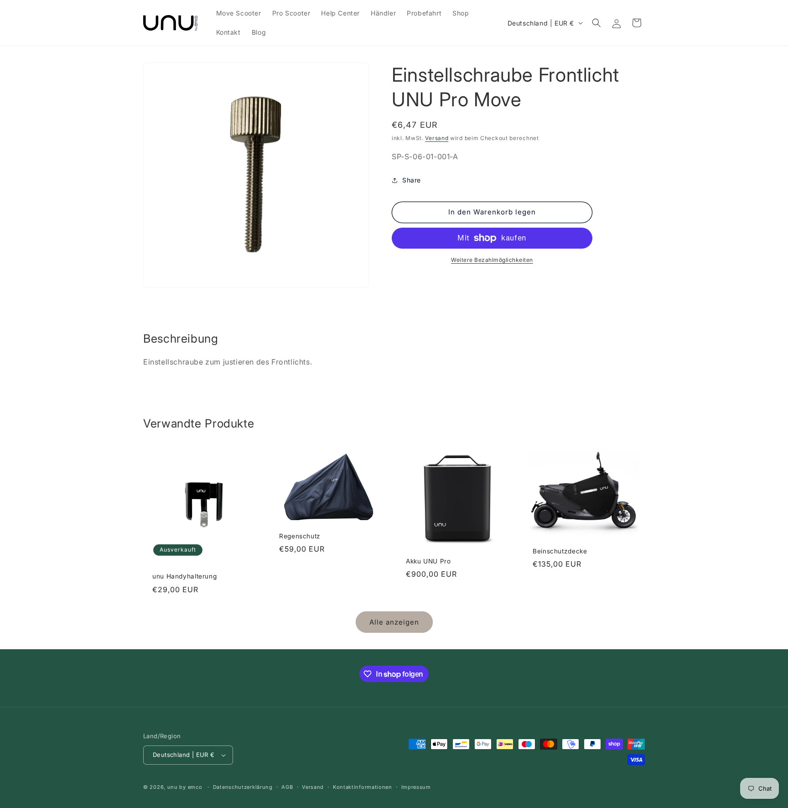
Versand (436, 138)
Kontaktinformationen (362, 787)
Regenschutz (300, 536)
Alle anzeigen (394, 622)
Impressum (416, 787)
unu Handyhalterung (184, 576)
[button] (596, 23)
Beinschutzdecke (560, 550)
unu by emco (184, 787)
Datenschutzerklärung (243, 787)
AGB (287, 787)
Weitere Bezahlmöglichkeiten (492, 259)
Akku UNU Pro (428, 561)
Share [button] (411, 180)
